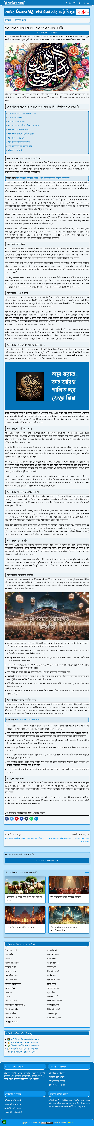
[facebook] (66, 2)
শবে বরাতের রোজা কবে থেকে (28, 719)
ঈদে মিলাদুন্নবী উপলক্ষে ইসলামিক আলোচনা (66, 897)
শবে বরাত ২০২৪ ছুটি (16, 138)
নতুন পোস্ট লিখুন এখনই (13, 1112)
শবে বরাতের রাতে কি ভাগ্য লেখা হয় (22, 113)
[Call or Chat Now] (4, 1122)
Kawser (71, 1122)
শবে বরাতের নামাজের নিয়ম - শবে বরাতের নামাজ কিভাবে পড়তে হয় (43, 178)
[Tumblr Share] (26, 819)
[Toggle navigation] (88, 3)
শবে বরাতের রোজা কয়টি (47, 32)
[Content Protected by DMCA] (47, 1122)
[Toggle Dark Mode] (80, 3)
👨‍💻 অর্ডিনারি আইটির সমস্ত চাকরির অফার (23, 1039)
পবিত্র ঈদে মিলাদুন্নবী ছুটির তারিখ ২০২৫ (21, 927)
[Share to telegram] (36, 819)
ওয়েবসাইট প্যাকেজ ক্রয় (13, 1104)
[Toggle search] (84, 2)
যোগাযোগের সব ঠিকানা (57, 1085)
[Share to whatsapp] (31, 819)
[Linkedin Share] (22, 819)
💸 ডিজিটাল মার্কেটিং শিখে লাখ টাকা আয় (23, 1045)
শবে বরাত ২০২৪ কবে (16, 121)
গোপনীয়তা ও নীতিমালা (57, 1073)
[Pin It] (17, 819)
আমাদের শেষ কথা (15, 150)
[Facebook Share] (7, 819)
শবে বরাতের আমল (15, 117)
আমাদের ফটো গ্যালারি (56, 1077)
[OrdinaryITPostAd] (47, 11)
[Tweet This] (12, 819)
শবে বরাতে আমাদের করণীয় (19, 142)
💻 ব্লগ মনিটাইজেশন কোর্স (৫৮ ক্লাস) (21, 1051)
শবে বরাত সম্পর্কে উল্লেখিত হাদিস (21, 133)
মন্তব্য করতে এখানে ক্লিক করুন (48, 860)
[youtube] (74, 2)
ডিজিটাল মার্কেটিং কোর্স (13, 1100)
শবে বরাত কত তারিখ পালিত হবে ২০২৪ (23, 125)
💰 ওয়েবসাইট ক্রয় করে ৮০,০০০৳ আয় (22, 1042)
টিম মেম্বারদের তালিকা (57, 1081)
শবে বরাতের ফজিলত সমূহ (18, 129)
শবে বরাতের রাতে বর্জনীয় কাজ (20, 146)
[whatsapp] (70, 2)
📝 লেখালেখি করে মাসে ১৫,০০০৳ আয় (22, 1048)
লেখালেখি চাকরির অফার (13, 1108)
